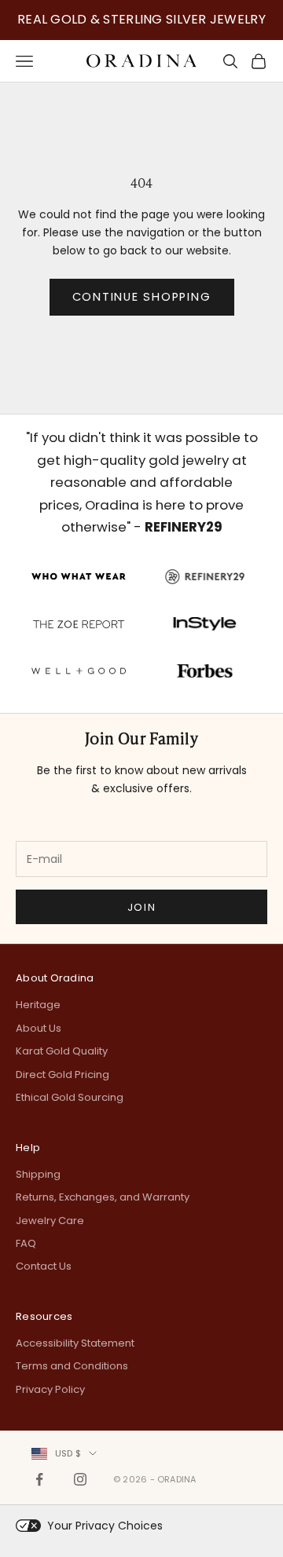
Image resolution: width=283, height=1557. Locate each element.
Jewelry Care (50, 1220)
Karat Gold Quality (62, 1050)
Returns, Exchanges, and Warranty (102, 1197)
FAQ (26, 1243)
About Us (38, 1028)
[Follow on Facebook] (39, 1479)
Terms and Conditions (72, 1365)
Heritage (38, 1004)
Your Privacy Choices (105, 1525)
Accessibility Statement (75, 1343)
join (141, 907)
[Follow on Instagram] (80, 1479)
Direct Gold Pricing (62, 1074)
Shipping (38, 1174)
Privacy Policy (50, 1389)
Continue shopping (141, 297)
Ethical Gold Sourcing (69, 1097)
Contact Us (44, 1266)
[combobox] (64, 1453)
